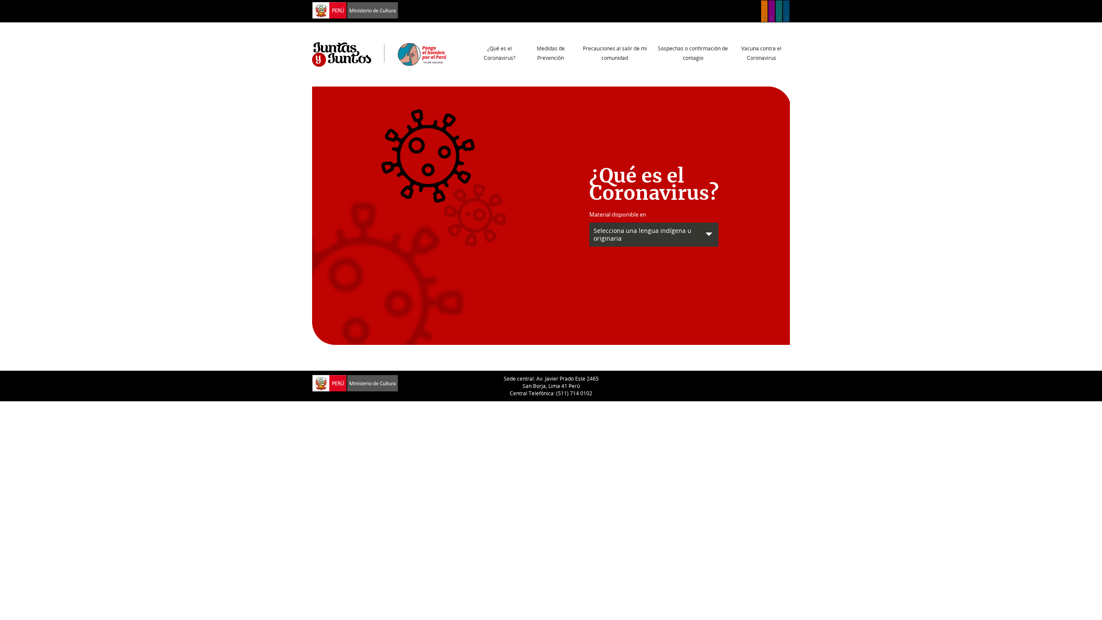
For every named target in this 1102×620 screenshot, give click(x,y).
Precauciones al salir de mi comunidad (615, 53)
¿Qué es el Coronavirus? (499, 53)
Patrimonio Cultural (764, 11)
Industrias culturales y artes (771, 11)
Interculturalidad (779, 11)
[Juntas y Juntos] (379, 54)
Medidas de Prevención (551, 53)
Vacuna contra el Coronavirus (761, 53)
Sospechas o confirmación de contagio (693, 53)
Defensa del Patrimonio (786, 11)
